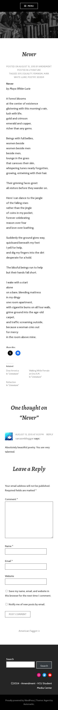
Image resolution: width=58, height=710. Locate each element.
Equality (27, 73)
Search (10, 659)
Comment (11, 499)
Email (9, 561)
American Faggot (28, 630)
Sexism (40, 77)
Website (9, 576)
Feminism (38, 73)
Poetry (32, 77)
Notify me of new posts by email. (27, 604)
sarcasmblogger (24, 438)
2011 (20, 73)
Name (9, 546)
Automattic (29, 704)
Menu (31, 6)
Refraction (11, 382)
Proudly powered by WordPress (19, 700)
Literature (35, 70)
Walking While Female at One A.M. (39, 372)
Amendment (45, 66)
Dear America (12, 370)
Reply (49, 434)
